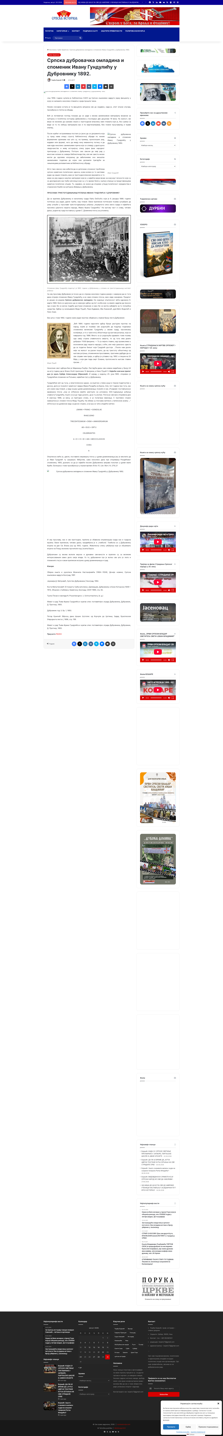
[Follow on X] (63, 80)
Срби (127, 1348)
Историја (131, 1336)
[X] (72, 86)
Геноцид (132, 1333)
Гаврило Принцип (120, 1333)
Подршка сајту (90, 31)
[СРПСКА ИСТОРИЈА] (65, 16)
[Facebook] (66, 86)
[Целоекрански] (173, 371)
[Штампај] (111, 86)
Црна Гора (134, 1352)
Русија (141, 1344)
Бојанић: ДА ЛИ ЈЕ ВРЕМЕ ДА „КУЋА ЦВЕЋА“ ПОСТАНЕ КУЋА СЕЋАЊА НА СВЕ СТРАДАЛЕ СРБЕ (158, 1162)
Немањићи (118, 1340)
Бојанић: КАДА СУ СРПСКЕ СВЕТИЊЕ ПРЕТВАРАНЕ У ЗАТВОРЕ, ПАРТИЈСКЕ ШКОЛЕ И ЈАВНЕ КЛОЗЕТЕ (156, 1153)
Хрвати (125, 1352)
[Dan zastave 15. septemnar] (158, 182)
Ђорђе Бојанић (56, 80)
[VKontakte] (89, 86)
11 (85, 1347)
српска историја (120, 1356)
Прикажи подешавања (208, 1427)
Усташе (117, 1352)
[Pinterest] (83, 86)
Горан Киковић (120, 1336)
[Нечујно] (169, 371)
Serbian (191, 1434)
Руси (133, 1344)
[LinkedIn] (77, 86)
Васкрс (130, 1329)
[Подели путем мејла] (105, 86)
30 (107, 1357)
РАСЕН (59, 634)
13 (94, 1347)
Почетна (49, 31)
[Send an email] (64, 80)
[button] (218, 1403)
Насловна (52, 50)
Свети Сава (119, 1348)
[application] (158, 363)
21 (98, 1352)
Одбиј (188, 1427)
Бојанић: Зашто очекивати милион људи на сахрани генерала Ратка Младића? (65, 1408)
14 (98, 1347)
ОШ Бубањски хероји (122, 1344)
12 (89, 1347)
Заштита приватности (198, 1432)
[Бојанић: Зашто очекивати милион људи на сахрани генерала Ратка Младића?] (50, 1406)
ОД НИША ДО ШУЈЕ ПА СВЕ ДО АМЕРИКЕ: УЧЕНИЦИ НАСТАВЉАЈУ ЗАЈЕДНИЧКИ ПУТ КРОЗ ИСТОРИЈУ (158, 1187)
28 (99, 1357)
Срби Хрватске (63, 50)
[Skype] (94, 86)
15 (103, 1347)
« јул (80, 1367)
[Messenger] (100, 86)
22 (103, 1352)
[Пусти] (143, 371)
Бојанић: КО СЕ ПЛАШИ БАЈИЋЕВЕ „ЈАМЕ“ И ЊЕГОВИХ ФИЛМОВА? (103, 2)
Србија (135, 1348)
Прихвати (171, 1427)
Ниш (126, 1340)
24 (81, 1357)
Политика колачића (182, 1432)
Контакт (76, 31)
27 (94, 1357)
